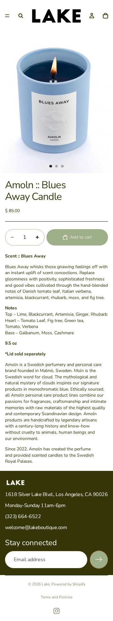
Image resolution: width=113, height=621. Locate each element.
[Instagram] (56, 611)
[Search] (21, 16)
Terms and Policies (57, 597)
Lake (46, 584)
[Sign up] (99, 559)
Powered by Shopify (68, 584)
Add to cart (81, 237)
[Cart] (105, 16)
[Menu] (7, 15)
